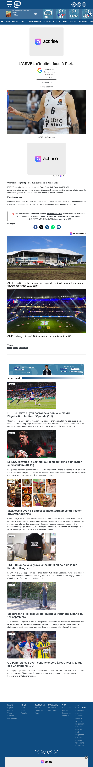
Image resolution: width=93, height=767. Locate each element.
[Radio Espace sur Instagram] (56, 752)
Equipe (10, 707)
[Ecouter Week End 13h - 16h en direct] (46, 369)
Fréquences (12, 718)
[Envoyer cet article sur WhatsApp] (52, 228)
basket (15, 348)
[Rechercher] (78, 4)
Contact (10, 710)
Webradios (35, 21)
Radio (73, 21)
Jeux (37, 713)
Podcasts (48, 21)
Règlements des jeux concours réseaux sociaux (80, 715)
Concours (61, 21)
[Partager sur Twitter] (40, 228)
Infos (24, 21)
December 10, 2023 (62, 219)
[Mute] (35, 14)
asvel (9, 348)
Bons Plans (12, 21)
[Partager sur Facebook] (35, 228)
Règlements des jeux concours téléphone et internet (80, 740)
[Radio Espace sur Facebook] (37, 752)
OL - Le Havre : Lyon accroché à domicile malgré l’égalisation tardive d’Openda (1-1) (38, 414)
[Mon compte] (84, 4)
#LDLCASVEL (47, 216)
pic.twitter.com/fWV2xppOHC (67, 216)
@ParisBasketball (54, 214)
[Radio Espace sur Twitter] (43, 752)
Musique (83, 21)
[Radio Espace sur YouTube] (49, 752)
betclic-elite (23, 348)
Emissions (39, 710)
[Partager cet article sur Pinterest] (46, 228)
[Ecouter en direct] (73, 4)
